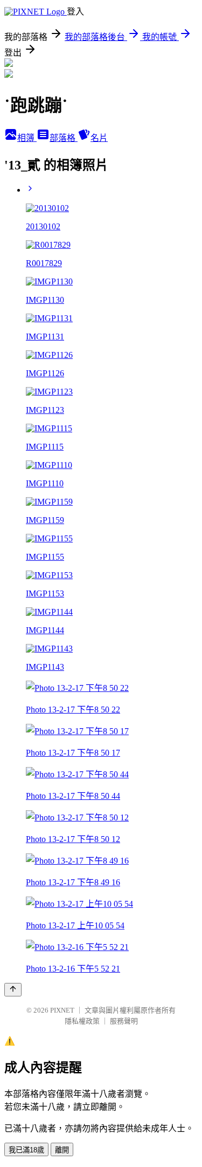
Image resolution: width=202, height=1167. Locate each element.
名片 (99, 138)
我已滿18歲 (26, 1150)
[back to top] (13, 989)
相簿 (27, 138)
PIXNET (62, 1010)
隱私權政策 (82, 1021)
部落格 (64, 138)
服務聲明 (124, 1021)
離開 (62, 1150)
